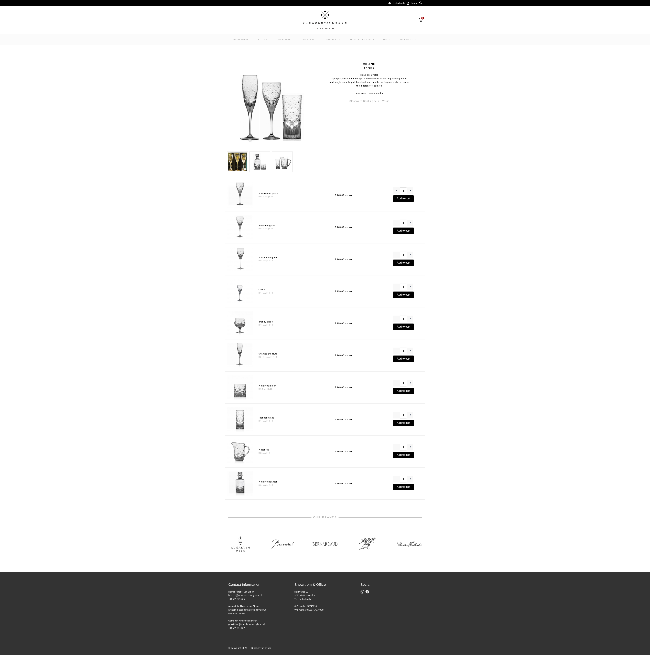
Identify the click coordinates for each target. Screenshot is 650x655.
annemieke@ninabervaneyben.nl (247, 609)
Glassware (355, 101)
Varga (385, 101)
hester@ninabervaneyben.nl (245, 595)
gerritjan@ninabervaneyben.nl (246, 624)
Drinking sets (371, 101)
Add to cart (403, 198)
